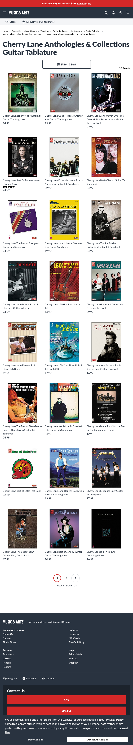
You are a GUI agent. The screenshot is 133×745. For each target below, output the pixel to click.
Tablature (45, 31)
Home (5, 31)
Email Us (66, 710)
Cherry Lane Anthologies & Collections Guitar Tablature (70, 34)
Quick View (22, 106)
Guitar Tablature (60, 31)
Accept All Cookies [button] (97, 739)
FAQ (66, 699)
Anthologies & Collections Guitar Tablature (22, 34)
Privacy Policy (115, 719)
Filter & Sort (68, 64)
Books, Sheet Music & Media (24, 31)
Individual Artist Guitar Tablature (86, 31)
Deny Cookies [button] (35, 739)
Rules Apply (84, 3)
